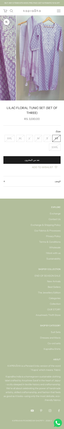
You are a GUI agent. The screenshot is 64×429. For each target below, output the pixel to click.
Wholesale (55, 247)
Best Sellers (54, 286)
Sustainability (53, 258)
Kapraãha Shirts (52, 348)
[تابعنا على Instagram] (50, 410)
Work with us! (53, 253)
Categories (55, 298)
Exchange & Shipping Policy (46, 225)
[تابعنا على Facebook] (59, 410)
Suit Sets (56, 332)
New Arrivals (54, 281)
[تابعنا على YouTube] (32, 410)
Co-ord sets (54, 343)
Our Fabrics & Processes (47, 230)
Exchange (55, 213)
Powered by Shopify (33, 420)
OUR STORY (54, 309)
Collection (55, 303)
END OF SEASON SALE (48, 275)
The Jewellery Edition (49, 292)
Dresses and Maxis (50, 337)
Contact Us (55, 219)
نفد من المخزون (32, 160)
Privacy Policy (53, 236)
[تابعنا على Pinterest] (41, 410)
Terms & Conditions (50, 241)
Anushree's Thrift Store (48, 315)
